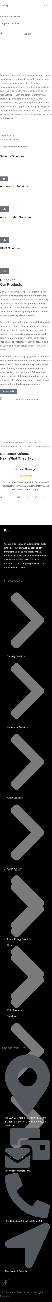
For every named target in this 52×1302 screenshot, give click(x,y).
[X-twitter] (40, 1281)
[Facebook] (5, 1281)
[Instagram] (14, 1281)
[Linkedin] (31, 1281)
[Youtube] (23, 1281)
